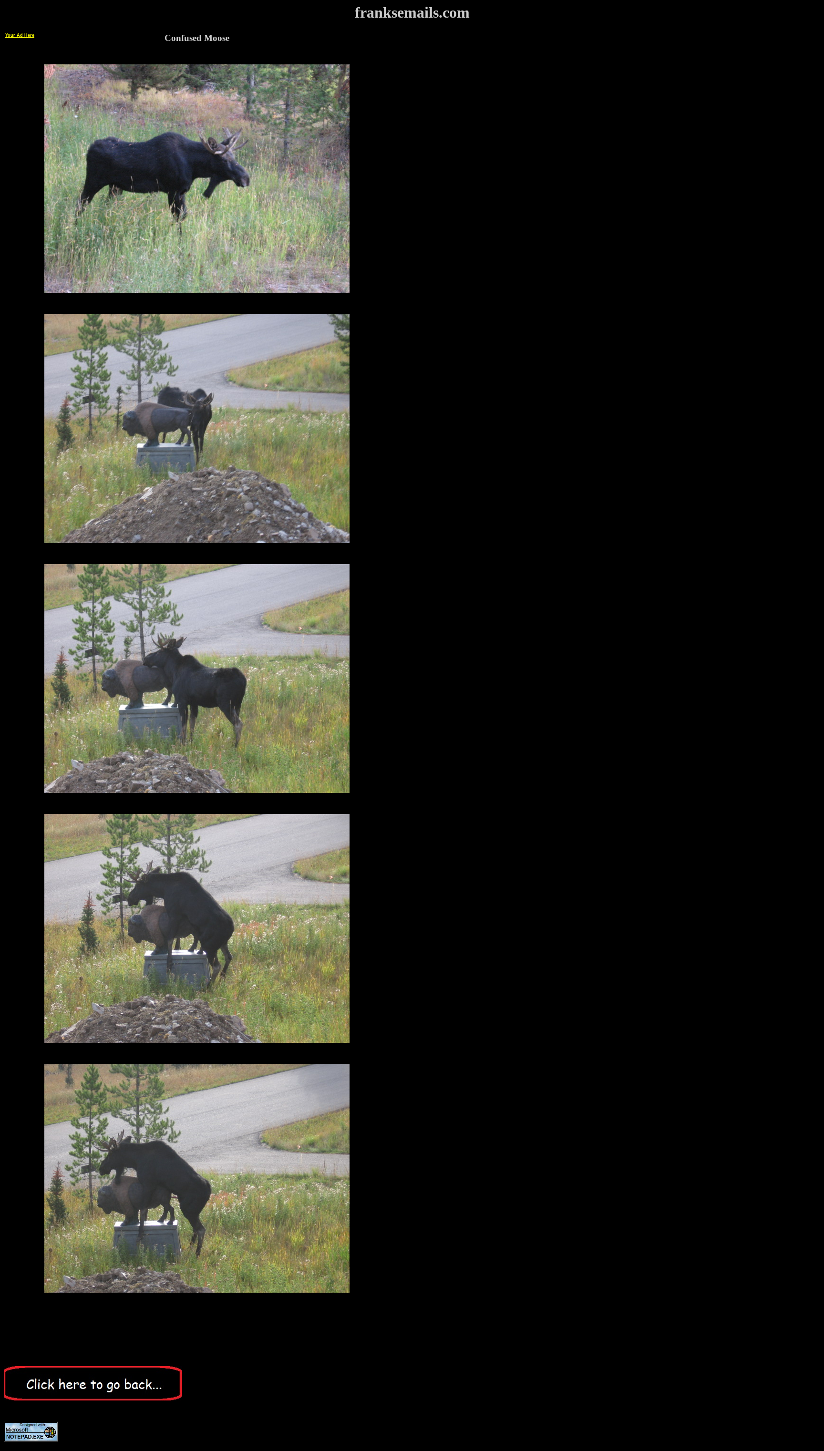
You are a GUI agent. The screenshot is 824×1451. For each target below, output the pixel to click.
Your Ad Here (19, 35)
